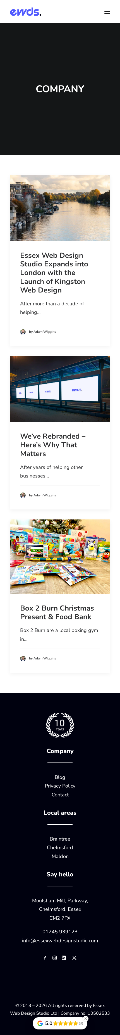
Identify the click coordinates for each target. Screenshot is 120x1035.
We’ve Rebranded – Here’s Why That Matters (52, 444)
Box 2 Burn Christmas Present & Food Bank (57, 612)
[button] (107, 11)
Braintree (60, 839)
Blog (60, 777)
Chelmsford (60, 847)
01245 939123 (60, 931)
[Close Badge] (85, 1018)
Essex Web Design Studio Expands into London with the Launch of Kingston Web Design (54, 273)
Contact (60, 794)
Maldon (60, 856)
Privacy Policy (60, 785)
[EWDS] (25, 12)
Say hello (60, 874)
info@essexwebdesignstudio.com (60, 940)
